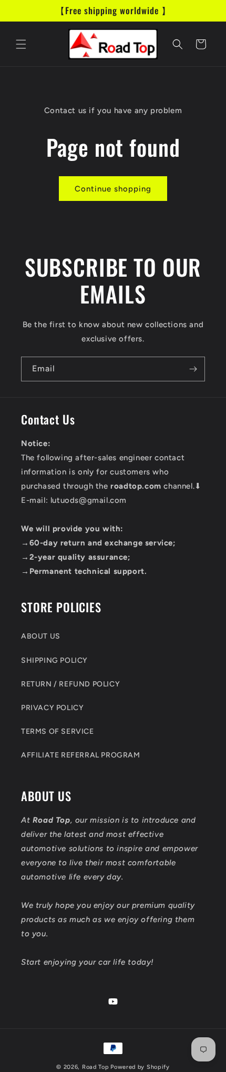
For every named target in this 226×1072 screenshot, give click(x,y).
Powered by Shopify (140, 1067)
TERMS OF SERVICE (57, 731)
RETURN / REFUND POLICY (70, 684)
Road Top (95, 1067)
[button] (21, 44)
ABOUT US (40, 636)
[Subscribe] (192, 369)
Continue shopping (113, 189)
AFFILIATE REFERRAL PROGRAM (80, 755)
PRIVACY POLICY (52, 707)
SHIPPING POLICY (54, 660)
